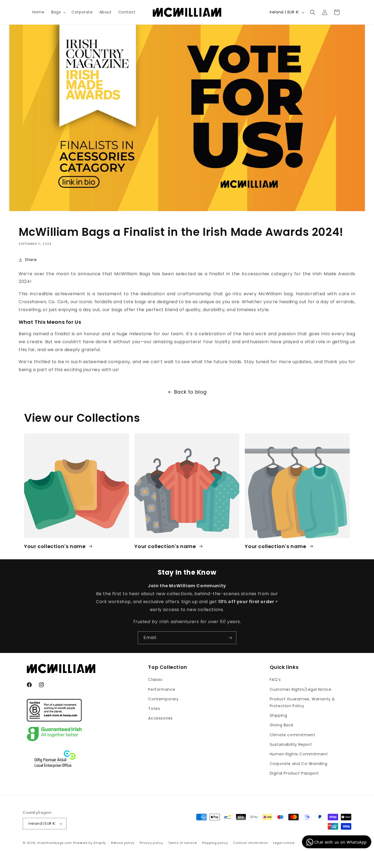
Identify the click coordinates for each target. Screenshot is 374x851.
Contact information (250, 843)
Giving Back (282, 725)
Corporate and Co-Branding (298, 763)
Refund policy (122, 843)
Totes (154, 708)
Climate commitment (292, 735)
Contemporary (163, 699)
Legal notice (283, 843)
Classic (155, 680)
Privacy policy (151, 843)
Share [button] (31, 259)
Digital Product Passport (294, 773)
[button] (58, 12)
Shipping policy (215, 843)
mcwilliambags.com (54, 843)
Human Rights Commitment (299, 754)
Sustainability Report (291, 744)
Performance (162, 689)
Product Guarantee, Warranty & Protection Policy (302, 702)
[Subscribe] (230, 637)
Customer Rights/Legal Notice (301, 689)
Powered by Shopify (89, 843)
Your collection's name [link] (55, 546)
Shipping (278, 715)
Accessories (160, 718)
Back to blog (190, 391)
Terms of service (182, 843)
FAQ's (275, 680)
